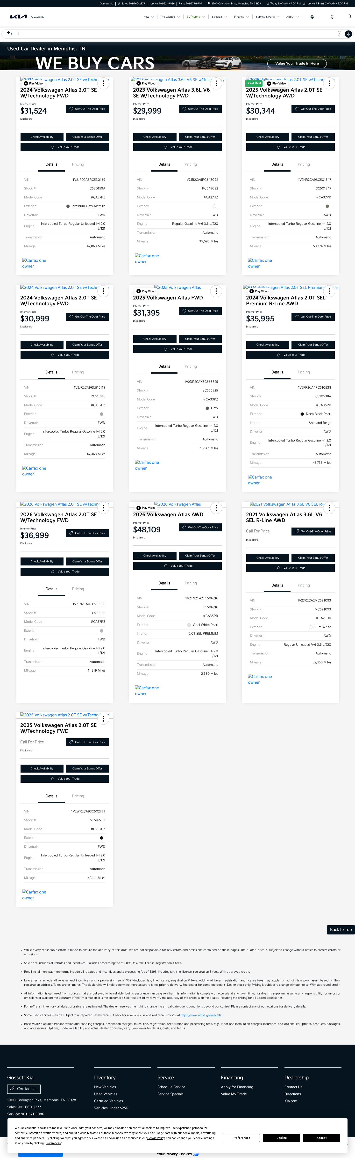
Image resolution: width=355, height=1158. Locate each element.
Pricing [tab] (78, 164)
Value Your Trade (68, 147)
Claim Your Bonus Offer (87, 136)
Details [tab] (51, 164)
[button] (33, 83)
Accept (322, 1138)
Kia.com (290, 1101)
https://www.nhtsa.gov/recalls (201, 1015)
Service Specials (170, 1094)
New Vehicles (105, 1087)
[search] (349, 17)
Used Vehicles (105, 1094)
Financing (232, 1078)
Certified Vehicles (108, 1101)
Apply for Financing (237, 1087)
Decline (282, 1138)
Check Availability (42, 136)
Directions (292, 1094)
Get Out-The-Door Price (90, 108)
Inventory (105, 1078)
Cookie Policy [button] (155, 1138)
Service (165, 1078)
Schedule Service (171, 1087)
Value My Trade (234, 1094)
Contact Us (26, 1089)
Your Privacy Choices (175, 1154)
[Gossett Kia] (29, 16)
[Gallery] (177, 63)
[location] (209, 3)
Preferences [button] (53, 1143)
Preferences (241, 1138)
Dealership (296, 1078)
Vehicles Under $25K (111, 1108)
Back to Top (341, 929)
